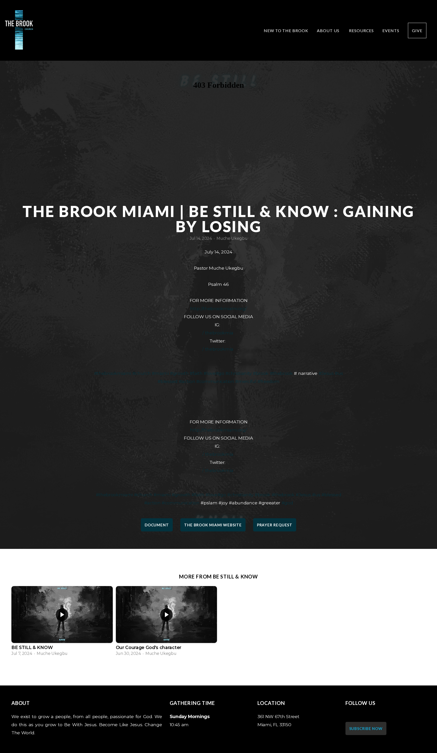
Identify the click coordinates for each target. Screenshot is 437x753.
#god (287, 502)
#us (339, 373)
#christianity (238, 373)
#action (187, 381)
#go (220, 373)
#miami (160, 373)
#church (141, 373)
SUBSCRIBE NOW (366, 728)
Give (417, 30)
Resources (361, 30)
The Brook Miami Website (213, 525)
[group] (62, 622)
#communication (215, 381)
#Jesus (326, 373)
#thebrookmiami (112, 373)
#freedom (268, 381)
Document (157, 525)
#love (209, 373)
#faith (196, 373)
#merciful (245, 381)
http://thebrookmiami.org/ (218, 308)
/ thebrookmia (218, 332)
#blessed (167, 381)
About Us (328, 30)
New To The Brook (286, 30)
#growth (179, 373)
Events (390, 30)
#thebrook (281, 373)
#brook (261, 373)
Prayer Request (275, 525)
